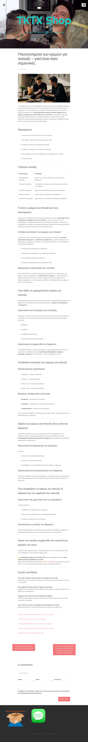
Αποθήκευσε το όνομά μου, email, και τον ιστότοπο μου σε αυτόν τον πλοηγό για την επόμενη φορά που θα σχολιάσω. (44, 692)
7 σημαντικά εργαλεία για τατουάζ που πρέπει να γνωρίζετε (35, 614)
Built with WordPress (36, 733)
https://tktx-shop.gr (49, 562)
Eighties (47, 733)
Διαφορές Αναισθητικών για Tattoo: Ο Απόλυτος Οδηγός (24, 647)
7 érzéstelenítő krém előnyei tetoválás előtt (31, 633)
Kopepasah (53, 733)
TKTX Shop (44, 20)
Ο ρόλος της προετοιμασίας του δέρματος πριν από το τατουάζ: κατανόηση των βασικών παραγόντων (64, 650)
